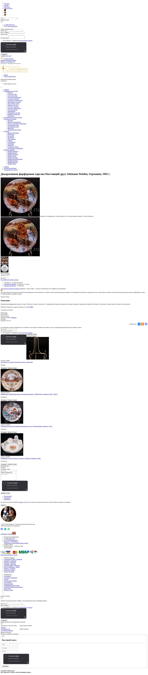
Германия (13, 317)
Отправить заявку (31, 334)
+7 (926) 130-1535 (8, 58)
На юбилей (11, 137)
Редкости (10, 92)
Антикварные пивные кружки (13, 117)
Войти (6, 75)
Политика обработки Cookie (9, 555)
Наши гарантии (8, 584)
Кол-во (3, 278)
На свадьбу (11, 136)
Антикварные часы (13, 126)
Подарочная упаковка (10, 581)
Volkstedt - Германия (10, 564)
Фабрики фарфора (9, 150)
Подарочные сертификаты (15, 148)
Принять (3, 505)
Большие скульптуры (14, 114)
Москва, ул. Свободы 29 (16, 542)
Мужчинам (11, 134)
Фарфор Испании (13, 160)
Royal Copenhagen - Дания (11, 567)
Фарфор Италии (12, 153)
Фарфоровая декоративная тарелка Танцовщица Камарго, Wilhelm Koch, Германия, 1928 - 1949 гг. (29, 394)
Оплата (6, 5)
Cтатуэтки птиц (12, 94)
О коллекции (8, 582)
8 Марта (10, 140)
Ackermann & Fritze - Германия (13, 559)
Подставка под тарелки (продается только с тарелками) (17, 362)
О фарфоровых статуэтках (11, 585)
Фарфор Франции (13, 154)
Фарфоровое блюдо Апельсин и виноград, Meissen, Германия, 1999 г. (21, 458)
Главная (6, 89)
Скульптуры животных (14, 97)
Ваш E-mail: (4, 34)
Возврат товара (8, 590)
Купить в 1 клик (12, 368)
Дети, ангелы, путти (13, 103)
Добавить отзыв (5, 493)
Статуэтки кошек (13, 109)
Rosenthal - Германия (10, 561)
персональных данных (25, 40)
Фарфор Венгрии (13, 162)
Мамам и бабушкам (13, 133)
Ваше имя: (4, 30)
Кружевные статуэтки (14, 102)
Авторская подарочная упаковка (10, 288)
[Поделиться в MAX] (146, 324)
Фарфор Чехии (12, 164)
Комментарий (5, 38)
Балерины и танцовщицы (15, 100)
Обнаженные (11, 111)
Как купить (7, 588)
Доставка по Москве (10, 284)
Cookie (21, 502)
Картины (10, 120)
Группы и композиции (14, 108)
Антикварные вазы (13, 125)
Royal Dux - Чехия (9, 570)
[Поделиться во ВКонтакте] (139, 324)
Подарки (6, 131)
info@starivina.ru (12, 26)
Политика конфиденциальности (13, 587)
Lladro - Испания (9, 571)
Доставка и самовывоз (10, 577)
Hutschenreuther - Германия (12, 565)
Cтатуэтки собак (12, 96)
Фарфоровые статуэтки (11, 91)
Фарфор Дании (12, 156)
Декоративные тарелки (14, 130)
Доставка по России (10, 285)
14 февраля (11, 143)
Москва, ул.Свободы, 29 (8, 62)
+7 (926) (9, 24)
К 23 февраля (11, 142)
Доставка (7, 3)
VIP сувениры (12, 139)
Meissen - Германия (9, 568)
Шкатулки (11, 128)
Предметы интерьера (10, 119)
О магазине (7, 576)
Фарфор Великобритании (15, 159)
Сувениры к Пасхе (13, 147)
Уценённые (11, 116)
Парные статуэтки (13, 105)
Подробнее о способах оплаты (9, 279)
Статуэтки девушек (13, 99)
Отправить (4, 54)
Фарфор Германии (13, 151)
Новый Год (11, 145)
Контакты (7, 6)
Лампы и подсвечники (14, 122)
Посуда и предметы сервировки (17, 123)
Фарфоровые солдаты (14, 113)
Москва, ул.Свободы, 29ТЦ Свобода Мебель (7, 629)
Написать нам (8, 8)
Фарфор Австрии (13, 157)
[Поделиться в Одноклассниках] (142, 324)
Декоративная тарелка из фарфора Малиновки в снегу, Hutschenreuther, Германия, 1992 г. (27, 426)
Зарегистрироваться (10, 76)
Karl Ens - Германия (10, 562)
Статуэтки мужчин (13, 106)
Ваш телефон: (5, 32)
